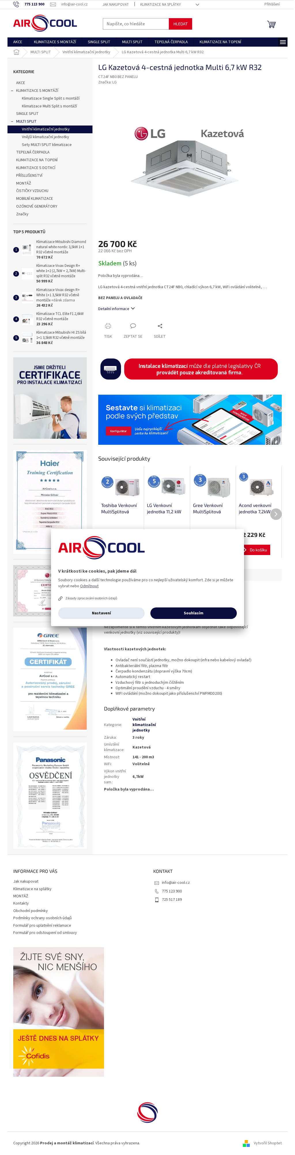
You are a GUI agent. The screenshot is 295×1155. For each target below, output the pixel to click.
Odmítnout (89, 586)
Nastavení (101, 613)
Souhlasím (193, 613)
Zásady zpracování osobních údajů (91, 598)
